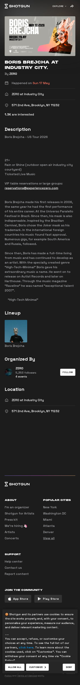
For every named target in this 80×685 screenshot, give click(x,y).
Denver (48, 532)
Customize (36, 667)
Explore (58, 6)
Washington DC (54, 513)
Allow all (14, 667)
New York (50, 507)
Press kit (11, 520)
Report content (17, 574)
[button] (67, 372)
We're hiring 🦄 (16, 526)
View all (49, 538)
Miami (47, 520)
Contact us (13, 568)
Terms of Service (27, 675)
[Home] (17, 6)
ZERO (13, 74)
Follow (68, 372)
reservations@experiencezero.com (31, 188)
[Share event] (71, 6)
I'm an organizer (17, 507)
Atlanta (49, 526)
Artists (10, 532)
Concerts (12, 538)
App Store (20, 599)
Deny (69, 667)
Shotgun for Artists (19, 513)
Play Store (51, 599)
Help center (14, 561)
